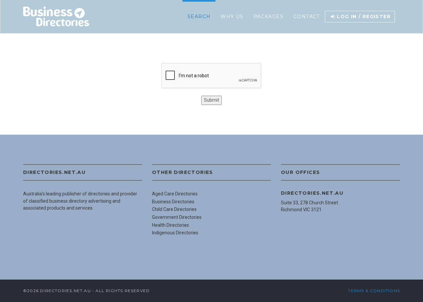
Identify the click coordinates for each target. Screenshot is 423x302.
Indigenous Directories (175, 232)
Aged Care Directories (175, 193)
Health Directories (170, 225)
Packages (268, 16)
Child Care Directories (174, 209)
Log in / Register (364, 16)
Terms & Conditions (374, 290)
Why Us (231, 16)
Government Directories (177, 217)
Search (199, 16)
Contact (306, 16)
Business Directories (173, 201)
